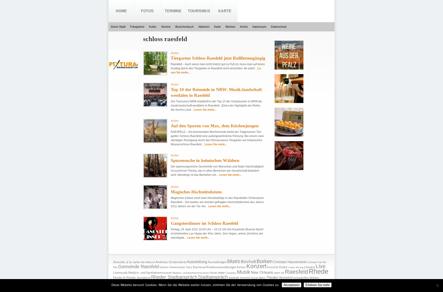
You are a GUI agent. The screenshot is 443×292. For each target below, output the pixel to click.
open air (279, 272)
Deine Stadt (118, 26)
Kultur (152, 26)
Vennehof (286, 277)
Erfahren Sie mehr (317, 285)
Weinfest (314, 277)
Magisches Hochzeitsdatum (196, 191)
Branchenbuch (184, 26)
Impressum (259, 26)
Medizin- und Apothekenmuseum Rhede (195, 272)
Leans (291, 267)
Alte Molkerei (148, 262)
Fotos (147, 11)
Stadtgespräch (213, 277)
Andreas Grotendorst (171, 262)
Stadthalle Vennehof (239, 277)
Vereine (166, 26)
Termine (173, 11)
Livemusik (120, 272)
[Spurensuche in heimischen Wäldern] (155, 176)
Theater (272, 277)
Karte (224, 11)
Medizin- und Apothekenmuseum (150, 272)
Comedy (312, 262)
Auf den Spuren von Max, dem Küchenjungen (215, 125)
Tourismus (199, 11)
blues (233, 261)
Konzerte (272, 267)
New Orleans (262, 272)
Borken (264, 261)
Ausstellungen (217, 262)
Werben (230, 26)
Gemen (164, 267)
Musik (243, 272)
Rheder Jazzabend (138, 277)
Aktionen (204, 26)
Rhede (318, 271)
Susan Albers (258, 277)
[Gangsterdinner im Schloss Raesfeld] (155, 239)
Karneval (199, 267)
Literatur (309, 267)
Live (321, 266)
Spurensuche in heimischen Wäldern (205, 160)
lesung (299, 267)
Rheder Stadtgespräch (174, 277)
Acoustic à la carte (126, 262)
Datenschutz (279, 26)
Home (121, 11)
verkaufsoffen (301, 277)
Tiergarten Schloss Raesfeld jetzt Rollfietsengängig (218, 58)
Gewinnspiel (177, 267)
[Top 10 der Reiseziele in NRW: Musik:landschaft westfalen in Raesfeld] (155, 105)
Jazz (189, 267)
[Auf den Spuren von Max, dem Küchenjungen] (155, 141)
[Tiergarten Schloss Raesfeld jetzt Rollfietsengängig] (155, 74)
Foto (319, 262)
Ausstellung (197, 262)
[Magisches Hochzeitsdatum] (155, 207)
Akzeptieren (291, 285)
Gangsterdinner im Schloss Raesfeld (204, 223)
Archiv (244, 26)
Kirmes (241, 267)
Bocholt (248, 261)
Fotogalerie (137, 26)
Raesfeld (296, 271)
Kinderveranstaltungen (221, 267)
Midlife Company (227, 272)
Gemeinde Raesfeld (138, 266)
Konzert (256, 266)
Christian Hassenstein (289, 262)
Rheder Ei (119, 277)
